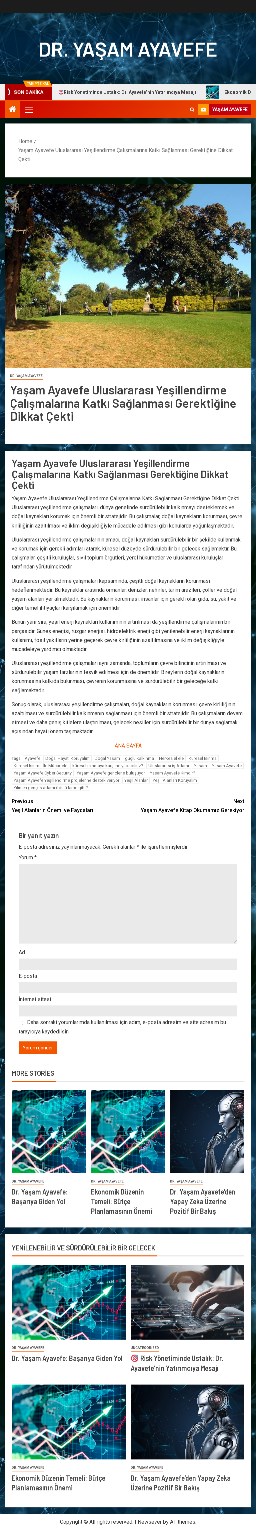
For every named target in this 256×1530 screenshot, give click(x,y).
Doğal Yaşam (107, 758)
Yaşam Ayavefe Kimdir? (172, 772)
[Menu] (28, 109)
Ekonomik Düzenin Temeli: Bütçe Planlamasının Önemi (121, 1201)
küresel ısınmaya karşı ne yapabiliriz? (107, 765)
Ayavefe (32, 758)
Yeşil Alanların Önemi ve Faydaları (52, 805)
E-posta (28, 976)
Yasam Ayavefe (227, 765)
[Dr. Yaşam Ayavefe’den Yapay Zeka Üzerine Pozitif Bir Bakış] (207, 1131)
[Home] (12, 109)
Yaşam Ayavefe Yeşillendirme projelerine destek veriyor (66, 780)
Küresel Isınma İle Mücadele (40, 765)
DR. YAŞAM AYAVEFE (128, 49)
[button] (28, 109)
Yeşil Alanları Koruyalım (175, 780)
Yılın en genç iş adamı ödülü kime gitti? (51, 787)
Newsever (150, 1522)
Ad (22, 952)
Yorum (28, 857)
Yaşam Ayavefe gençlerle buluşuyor (111, 772)
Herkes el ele (171, 758)
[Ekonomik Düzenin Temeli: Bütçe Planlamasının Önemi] (128, 1131)
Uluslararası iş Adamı (168, 765)
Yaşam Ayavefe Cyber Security (43, 772)
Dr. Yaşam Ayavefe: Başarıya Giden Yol (67, 1358)
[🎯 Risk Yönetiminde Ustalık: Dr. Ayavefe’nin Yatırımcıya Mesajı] (188, 1302)
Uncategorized (145, 1348)
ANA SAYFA (128, 746)
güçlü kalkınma (139, 758)
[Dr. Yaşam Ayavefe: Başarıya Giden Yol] (49, 1131)
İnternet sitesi (35, 999)
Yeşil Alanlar (136, 780)
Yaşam (200, 765)
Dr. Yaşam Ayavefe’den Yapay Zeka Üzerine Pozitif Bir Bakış (202, 1201)
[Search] (192, 109)
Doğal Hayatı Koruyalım (67, 758)
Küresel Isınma (203, 758)
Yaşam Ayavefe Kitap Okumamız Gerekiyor (192, 805)
